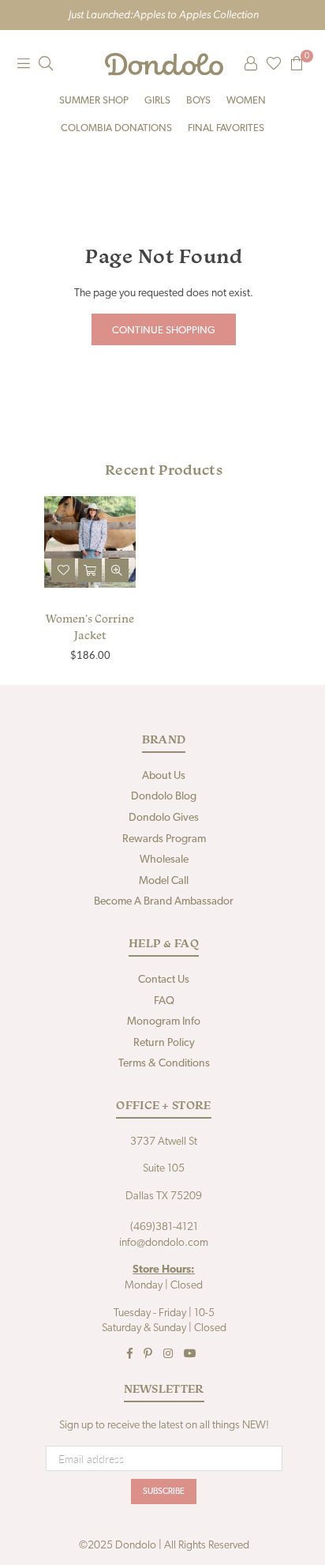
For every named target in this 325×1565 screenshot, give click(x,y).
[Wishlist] (274, 64)
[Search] (46, 64)
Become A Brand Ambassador (163, 902)
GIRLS (157, 101)
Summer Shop (94, 101)
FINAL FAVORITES (226, 128)
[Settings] (251, 64)
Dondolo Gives (164, 818)
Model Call (164, 881)
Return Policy (164, 1043)
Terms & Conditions (164, 1064)
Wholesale (164, 860)
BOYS (198, 101)
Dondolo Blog (163, 797)
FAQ (164, 1001)
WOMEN (246, 101)
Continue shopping (163, 330)
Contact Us (163, 980)
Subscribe (164, 1492)
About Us (163, 776)
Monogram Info (163, 1022)
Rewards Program (164, 839)
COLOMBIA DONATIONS (116, 128)
